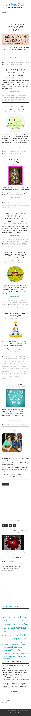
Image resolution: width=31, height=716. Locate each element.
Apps (4, 243)
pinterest (23, 642)
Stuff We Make (5, 302)
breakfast (21, 621)
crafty (3, 370)
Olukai (18, 205)
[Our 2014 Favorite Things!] (15, 175)
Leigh (15, 32)
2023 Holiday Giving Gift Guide (10, 568)
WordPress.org (5, 702)
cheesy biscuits (16, 243)
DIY (25, 358)
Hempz (23, 204)
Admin (15, 111)
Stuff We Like (17, 62)
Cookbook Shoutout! (19, 368)
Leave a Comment (22, 32)
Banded (4, 204)
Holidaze (10, 202)
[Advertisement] (15, 503)
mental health (22, 99)
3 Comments (22, 262)
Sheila (17, 373)
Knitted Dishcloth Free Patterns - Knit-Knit (13, 670)
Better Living (6, 62)
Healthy (26, 359)
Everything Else (6, 97)
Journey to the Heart (7, 205)
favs (12, 153)
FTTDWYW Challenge (10, 632)
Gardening (11, 239)
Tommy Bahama (13, 207)
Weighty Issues (22, 365)
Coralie (14, 223)
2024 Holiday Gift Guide (8, 564)
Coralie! (5, 151)
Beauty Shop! (6, 95)
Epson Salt (23, 243)
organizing (5, 100)
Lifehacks (21, 639)
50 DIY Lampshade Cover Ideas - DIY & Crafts (13, 679)
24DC (3, 617)
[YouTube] (14, 525)
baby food (8, 243)
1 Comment (23, 386)
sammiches (22, 244)
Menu (4, 13)
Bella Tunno (9, 204)
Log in (3, 695)
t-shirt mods (9, 647)
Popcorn (16, 244)
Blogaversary (7, 153)
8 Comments (23, 164)
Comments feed (6, 700)
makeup (16, 99)
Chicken (26, 620)
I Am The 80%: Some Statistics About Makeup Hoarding (15, 73)
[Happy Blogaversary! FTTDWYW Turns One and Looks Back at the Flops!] (15, 274)
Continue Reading (15, 57)
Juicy (14, 205)
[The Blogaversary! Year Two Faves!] (15, 123)
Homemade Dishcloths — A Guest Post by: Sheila (14, 672)
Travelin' (15, 365)
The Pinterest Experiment (12, 241)
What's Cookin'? (24, 241)
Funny (21, 632)
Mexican (8, 642)
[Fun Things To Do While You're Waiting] (15, 6)
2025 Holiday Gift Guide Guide (9, 561)
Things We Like (18, 153)
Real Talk (10, 100)
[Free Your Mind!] (15, 398)
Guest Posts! (20, 359)
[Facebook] (6, 525)
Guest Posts (11, 371)
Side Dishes (23, 373)
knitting (11, 639)
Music (12, 642)
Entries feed (5, 698)
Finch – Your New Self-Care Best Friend (15, 27)
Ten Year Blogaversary (7, 570)
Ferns (3, 244)
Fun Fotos (17, 632)
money (12, 244)
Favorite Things (17, 204)
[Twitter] (3, 525)
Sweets (3, 241)
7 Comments (23, 77)
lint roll (7, 244)
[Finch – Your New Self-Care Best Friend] (15, 39)
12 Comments (22, 111)
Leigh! (12, 62)
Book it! (19, 356)
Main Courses (13, 361)
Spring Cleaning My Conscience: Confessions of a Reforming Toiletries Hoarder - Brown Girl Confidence (14, 685)
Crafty (14, 358)
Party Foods (26, 239)
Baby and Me (6, 356)
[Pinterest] (10, 525)
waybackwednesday (25, 653)
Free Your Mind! (15, 384)
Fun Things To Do (15, 64)
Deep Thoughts (22, 95)
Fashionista (12, 714)
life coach (11, 99)
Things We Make (6, 307)
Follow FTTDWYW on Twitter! (16, 606)
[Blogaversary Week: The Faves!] (15, 330)
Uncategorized (25, 62)
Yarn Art (8, 658)
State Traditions (24, 205)
